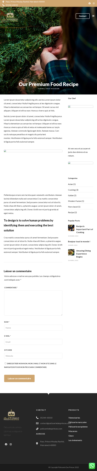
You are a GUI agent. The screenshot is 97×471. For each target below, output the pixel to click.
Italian (71, 195)
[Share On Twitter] (10, 465)
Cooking (72, 190)
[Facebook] (90, 3)
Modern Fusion (74, 201)
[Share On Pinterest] (14, 465)
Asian (56, 89)
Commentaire (11, 288)
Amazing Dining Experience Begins (83, 253)
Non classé (73, 206)
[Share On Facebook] (6, 465)
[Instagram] (94, 3)
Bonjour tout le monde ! (79, 241)
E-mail (7, 336)
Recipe (71, 212)
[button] (83, 16)
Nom (6, 322)
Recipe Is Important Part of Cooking (84, 229)
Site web (8, 350)
